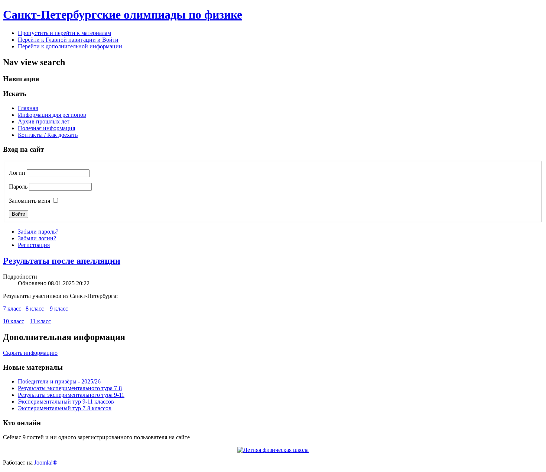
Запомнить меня (29, 201)
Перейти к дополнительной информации (70, 46)
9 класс (59, 308)
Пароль (18, 186)
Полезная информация (46, 128)
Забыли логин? (37, 238)
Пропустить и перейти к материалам (64, 33)
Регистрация (34, 245)
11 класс (40, 321)
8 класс (35, 308)
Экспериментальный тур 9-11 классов (66, 401)
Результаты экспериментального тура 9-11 (71, 395)
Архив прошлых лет (43, 121)
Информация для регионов (52, 115)
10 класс (13, 321)
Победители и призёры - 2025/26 (59, 381)
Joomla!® (45, 462)
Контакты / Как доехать (48, 135)
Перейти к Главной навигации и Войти (68, 39)
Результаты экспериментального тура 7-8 (70, 388)
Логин (17, 173)
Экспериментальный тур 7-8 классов (64, 408)
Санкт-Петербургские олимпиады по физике (122, 14)
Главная (28, 108)
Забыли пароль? (38, 231)
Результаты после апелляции (61, 261)
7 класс (12, 308)
